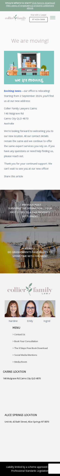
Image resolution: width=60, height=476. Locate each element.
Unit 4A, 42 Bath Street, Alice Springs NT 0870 (27, 421)
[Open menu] (52, 20)
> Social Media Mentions (24, 354)
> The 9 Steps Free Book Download (30, 348)
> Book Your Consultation (25, 341)
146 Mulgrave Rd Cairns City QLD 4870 (22, 378)
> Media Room (19, 361)
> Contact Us (18, 334)
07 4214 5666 (38, 19)
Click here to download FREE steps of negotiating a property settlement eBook (30, 5)
